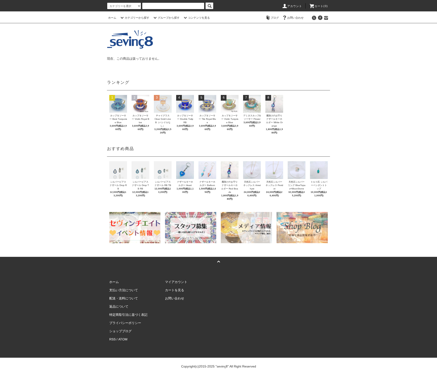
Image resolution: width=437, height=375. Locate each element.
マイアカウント (176, 282)
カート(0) (321, 6)
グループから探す (169, 17)
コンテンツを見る (199, 17)
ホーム (112, 17)
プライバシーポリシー (125, 323)
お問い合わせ (295, 17)
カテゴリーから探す (137, 17)
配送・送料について (123, 298)
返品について (118, 306)
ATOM (122, 339)
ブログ (275, 17)
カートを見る (174, 290)
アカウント (294, 6)
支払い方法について (123, 290)
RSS (112, 339)
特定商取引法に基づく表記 (128, 314)
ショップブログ (120, 331)
